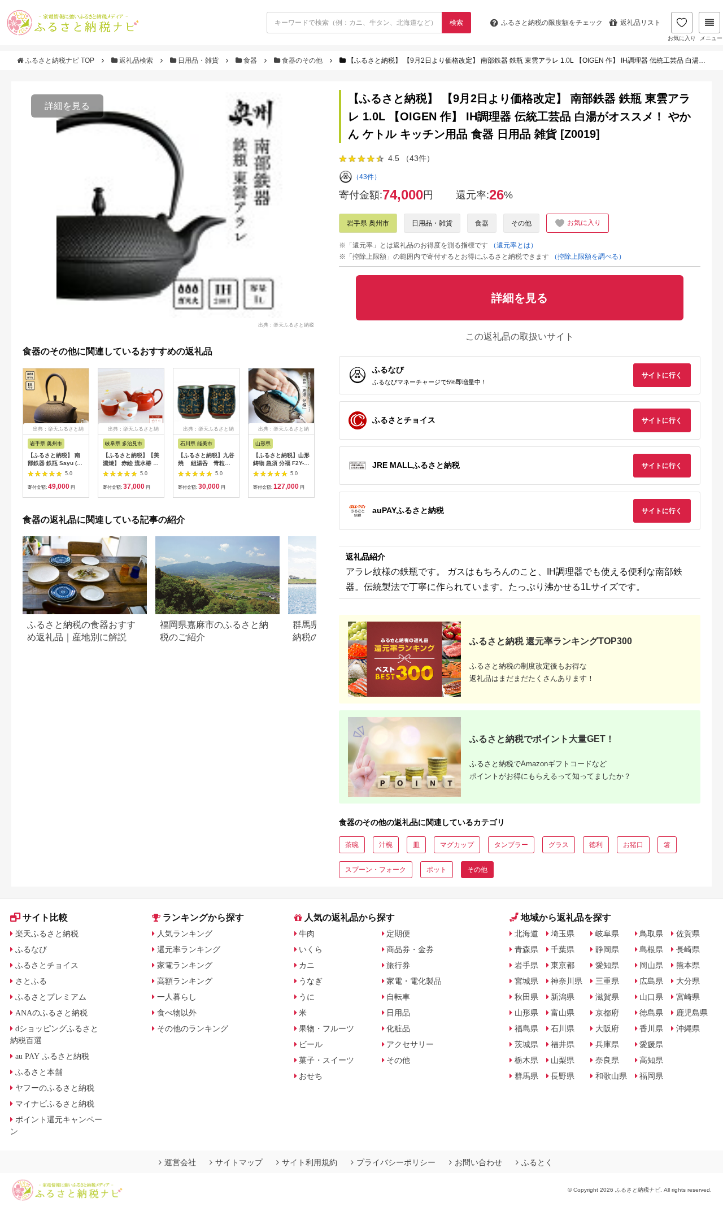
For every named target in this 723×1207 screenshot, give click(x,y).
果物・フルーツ (326, 1028)
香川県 (651, 1028)
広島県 (651, 981)
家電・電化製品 (414, 981)
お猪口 (633, 845)
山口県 (651, 997)
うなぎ (311, 981)
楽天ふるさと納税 (47, 933)
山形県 (526, 1013)
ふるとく (537, 1162)
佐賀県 (688, 933)
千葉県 (562, 949)
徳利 (596, 845)
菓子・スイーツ (326, 1060)
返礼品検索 (136, 60)
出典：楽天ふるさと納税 (286, 324)
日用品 (398, 1013)
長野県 (562, 1076)
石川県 (562, 1028)
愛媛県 (651, 1044)
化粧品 (398, 1028)
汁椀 (386, 845)
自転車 (398, 997)
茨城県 (526, 1044)
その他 (521, 223)
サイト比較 (45, 917)
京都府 (607, 1013)
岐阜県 (607, 933)
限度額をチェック (552, 23)
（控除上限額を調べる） (588, 256)
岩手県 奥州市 (368, 223)
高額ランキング (184, 981)
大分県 (688, 981)
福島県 (526, 1028)
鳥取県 (651, 933)
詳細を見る (67, 106)
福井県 (562, 1044)
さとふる (31, 981)
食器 (250, 60)
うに (307, 997)
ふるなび (31, 949)
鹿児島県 (692, 1013)
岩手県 (526, 965)
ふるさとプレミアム (50, 997)
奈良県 (607, 1060)
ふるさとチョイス (47, 965)
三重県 (607, 981)
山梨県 (562, 1060)
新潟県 (562, 997)
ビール (311, 1044)
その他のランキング (192, 1028)
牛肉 (307, 933)
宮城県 (526, 981)
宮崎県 (688, 997)
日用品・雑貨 (198, 60)
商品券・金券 (410, 949)
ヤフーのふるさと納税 (54, 1088)
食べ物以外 (177, 1013)
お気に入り (682, 38)
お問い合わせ (478, 1162)
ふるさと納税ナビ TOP (59, 60)
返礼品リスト (640, 23)
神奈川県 (566, 981)
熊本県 (688, 965)
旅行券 (398, 965)
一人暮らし (177, 997)
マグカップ (457, 845)
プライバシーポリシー (395, 1162)
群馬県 (526, 1076)
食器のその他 (302, 60)
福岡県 (651, 1076)
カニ (307, 965)
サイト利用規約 (309, 1162)
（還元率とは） (513, 245)
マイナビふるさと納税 (54, 1104)
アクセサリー (410, 1044)
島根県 (651, 949)
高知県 (651, 1060)
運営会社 (180, 1162)
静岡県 (607, 949)
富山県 (562, 1013)
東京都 (562, 965)
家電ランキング (184, 965)
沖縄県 (688, 1028)
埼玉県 (562, 933)
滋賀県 (607, 997)
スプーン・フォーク (375, 870)
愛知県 (607, 965)
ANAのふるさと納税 (51, 1013)
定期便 (398, 933)
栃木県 (526, 1060)
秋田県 (526, 997)
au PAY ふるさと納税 (52, 1056)
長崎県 (688, 949)
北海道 (526, 933)
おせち (311, 1076)
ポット (436, 870)
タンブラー (511, 845)
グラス (558, 845)
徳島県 (651, 1013)
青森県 (526, 949)
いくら (311, 949)
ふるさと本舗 (39, 1072)
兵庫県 (607, 1044)
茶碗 (352, 845)
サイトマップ (239, 1162)
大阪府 (607, 1028)
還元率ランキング (188, 949)
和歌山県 (611, 1076)
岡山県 (651, 965)
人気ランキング (184, 933)
